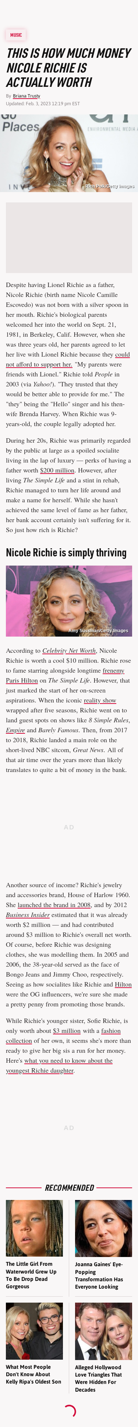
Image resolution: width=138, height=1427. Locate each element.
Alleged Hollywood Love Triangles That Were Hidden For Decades (98, 1378)
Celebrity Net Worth (69, 650)
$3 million (67, 1030)
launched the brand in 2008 (54, 904)
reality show (100, 699)
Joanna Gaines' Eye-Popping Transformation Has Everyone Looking (99, 1275)
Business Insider (28, 914)
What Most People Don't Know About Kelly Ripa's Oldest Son (33, 1374)
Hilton (123, 984)
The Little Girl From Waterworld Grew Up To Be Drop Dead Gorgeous (31, 1275)
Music (16, 35)
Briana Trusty (26, 96)
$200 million (57, 469)
